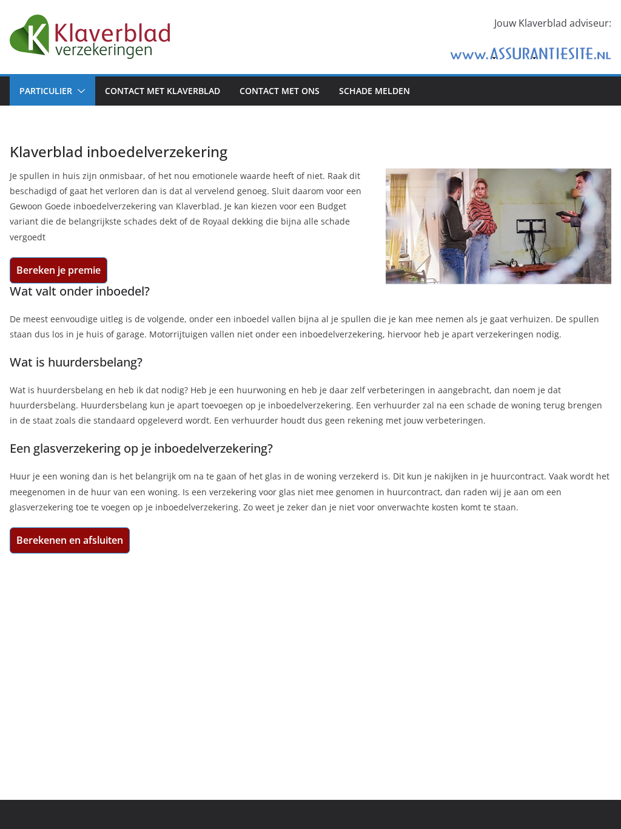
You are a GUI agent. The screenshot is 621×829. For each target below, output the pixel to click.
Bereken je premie (58, 270)
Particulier (45, 90)
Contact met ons (280, 90)
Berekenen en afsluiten (69, 540)
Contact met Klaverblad (162, 90)
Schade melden (374, 90)
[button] (79, 91)
